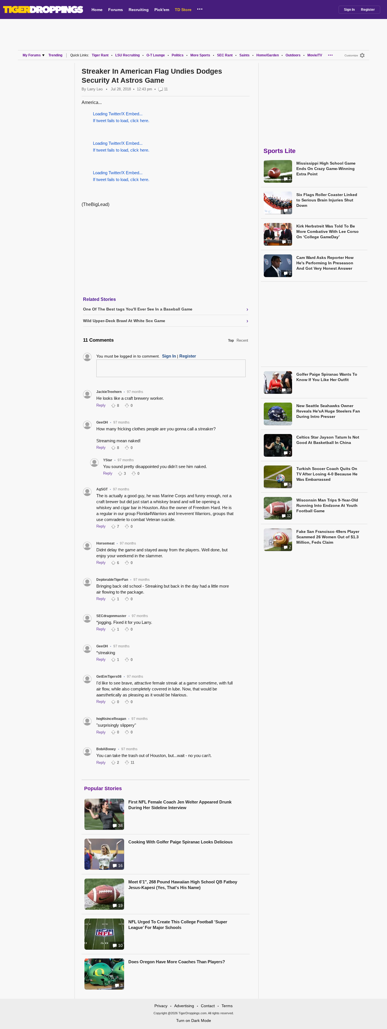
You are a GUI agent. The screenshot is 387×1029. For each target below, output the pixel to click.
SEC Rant (225, 55)
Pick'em (161, 9)
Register (368, 10)
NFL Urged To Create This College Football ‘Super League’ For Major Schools (177, 924)
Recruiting (139, 9)
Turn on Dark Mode (193, 1020)
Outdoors (293, 55)
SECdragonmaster (111, 616)
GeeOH (102, 422)
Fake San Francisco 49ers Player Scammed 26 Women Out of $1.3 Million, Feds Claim (327, 537)
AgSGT (102, 489)
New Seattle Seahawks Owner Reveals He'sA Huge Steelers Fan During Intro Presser (328, 411)
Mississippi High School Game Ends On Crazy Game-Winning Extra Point (326, 168)
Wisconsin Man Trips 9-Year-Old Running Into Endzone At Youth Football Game (327, 505)
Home (97, 9)
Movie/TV (314, 55)
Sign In (349, 10)
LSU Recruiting (127, 55)
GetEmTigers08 (109, 677)
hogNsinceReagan (111, 719)
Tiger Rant (100, 55)
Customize (351, 55)
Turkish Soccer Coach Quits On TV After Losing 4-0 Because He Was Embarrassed (327, 474)
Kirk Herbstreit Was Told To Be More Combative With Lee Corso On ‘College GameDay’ (327, 231)
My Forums (32, 55)
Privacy (160, 1006)
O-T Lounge (155, 55)
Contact (208, 1006)
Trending (55, 55)
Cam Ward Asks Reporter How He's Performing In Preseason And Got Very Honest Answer (325, 263)
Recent (242, 340)
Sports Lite (279, 150)
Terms (227, 1006)
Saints (244, 55)
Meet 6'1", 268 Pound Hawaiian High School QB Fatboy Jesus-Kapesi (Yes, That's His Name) (182, 884)
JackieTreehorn (109, 392)
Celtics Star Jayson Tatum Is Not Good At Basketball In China (327, 440)
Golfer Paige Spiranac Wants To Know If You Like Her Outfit (326, 377)
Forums (115, 9)
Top (231, 341)
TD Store (183, 9)
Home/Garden (267, 55)
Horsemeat (105, 543)
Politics (178, 55)
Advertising (184, 1006)
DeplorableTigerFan (112, 580)
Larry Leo (95, 89)
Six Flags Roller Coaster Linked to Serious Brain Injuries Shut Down (326, 200)
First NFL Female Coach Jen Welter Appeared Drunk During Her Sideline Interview (179, 805)
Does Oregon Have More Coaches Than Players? (176, 961)
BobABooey (106, 749)
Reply (101, 405)
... (200, 8)
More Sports (200, 55)
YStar (107, 460)
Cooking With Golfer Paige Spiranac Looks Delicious (180, 841)
